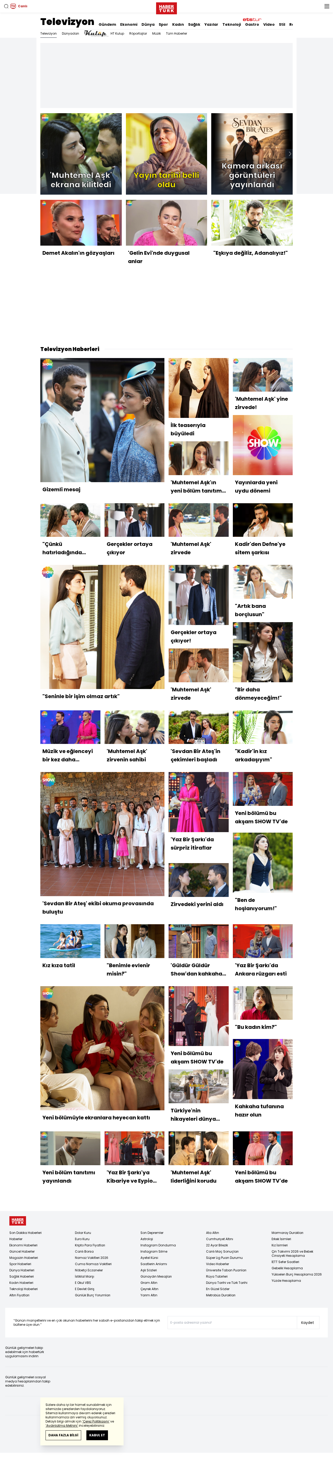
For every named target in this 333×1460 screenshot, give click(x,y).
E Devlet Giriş (84, 1289)
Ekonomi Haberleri (23, 1245)
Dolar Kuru (83, 1233)
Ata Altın (212, 1233)
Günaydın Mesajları (156, 1276)
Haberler (15, 1239)
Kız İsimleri (280, 1245)
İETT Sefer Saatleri (285, 1262)
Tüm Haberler (176, 33)
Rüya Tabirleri (217, 1276)
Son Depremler (151, 1233)
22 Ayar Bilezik (217, 1245)
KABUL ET (97, 1435)
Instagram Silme (153, 1251)
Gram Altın (148, 1282)
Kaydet (307, 1322)
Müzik (156, 33)
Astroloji (146, 1239)
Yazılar (211, 24)
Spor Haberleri (20, 1264)
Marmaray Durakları (287, 1233)
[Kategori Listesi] (327, 6)
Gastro (252, 24)
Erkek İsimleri (281, 1239)
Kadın (178, 24)
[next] (290, 153)
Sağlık (194, 24)
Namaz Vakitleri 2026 (91, 1257)
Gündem (107, 24)
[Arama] (6, 6)
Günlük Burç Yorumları (92, 1295)
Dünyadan (70, 33)
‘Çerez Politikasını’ (96, 1421)
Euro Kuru (82, 1239)
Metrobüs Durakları (220, 1295)
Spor (163, 24)
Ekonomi (128, 24)
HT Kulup (117, 33)
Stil (282, 24)
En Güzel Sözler (217, 1289)
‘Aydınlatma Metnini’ (62, 1425)
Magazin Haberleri (23, 1257)
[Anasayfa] (17, 1221)
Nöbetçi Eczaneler (89, 1270)
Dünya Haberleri (21, 1270)
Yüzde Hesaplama (286, 1280)
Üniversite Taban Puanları (226, 1270)
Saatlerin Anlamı (153, 1264)
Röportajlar (138, 33)
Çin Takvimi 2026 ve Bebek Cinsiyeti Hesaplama (292, 1253)
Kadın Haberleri (21, 1282)
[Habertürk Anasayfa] (166, 7)
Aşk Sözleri (148, 1270)
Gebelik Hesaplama (287, 1268)
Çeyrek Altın (149, 1289)
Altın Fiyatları (19, 1295)
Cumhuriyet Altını (219, 1239)
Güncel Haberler (22, 1251)
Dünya (148, 24)
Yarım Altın (148, 1295)
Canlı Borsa (84, 1251)
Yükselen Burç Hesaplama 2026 (297, 1274)
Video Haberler (217, 1264)
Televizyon (67, 21)
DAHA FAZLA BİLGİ (63, 1435)
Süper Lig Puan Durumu (224, 1257)
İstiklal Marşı (84, 1276)
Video (269, 24)
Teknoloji (231, 24)
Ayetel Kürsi (149, 1257)
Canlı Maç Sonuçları (222, 1251)
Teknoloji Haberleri (23, 1289)
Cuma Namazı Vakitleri (93, 1264)
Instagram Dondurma (158, 1245)
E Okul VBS (83, 1282)
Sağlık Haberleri (21, 1276)
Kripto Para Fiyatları (90, 1245)
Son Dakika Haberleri (25, 1233)
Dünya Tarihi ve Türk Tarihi (226, 1282)
